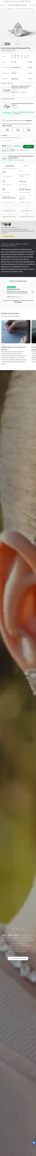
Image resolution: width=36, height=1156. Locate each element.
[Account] (31, 5)
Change (30, 61)
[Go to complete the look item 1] (13, 95)
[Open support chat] (33, 1142)
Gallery (7, 43)
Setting (25, 166)
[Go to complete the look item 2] (15, 95)
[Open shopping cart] (34, 5)
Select (30, 78)
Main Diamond (10, 166)
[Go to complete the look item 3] (17, 95)
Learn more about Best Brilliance (18, 958)
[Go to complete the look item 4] (19, 95)
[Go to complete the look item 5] (21, 95)
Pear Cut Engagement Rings (9, 8)
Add (24, 92)
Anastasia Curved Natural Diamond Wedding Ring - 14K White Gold (20, 87)
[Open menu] (1, 5)
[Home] (18, 5)
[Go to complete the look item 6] (23, 95)
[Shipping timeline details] (14, 151)
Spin (3, 43)
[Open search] (5, 5)
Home (2, 8)
